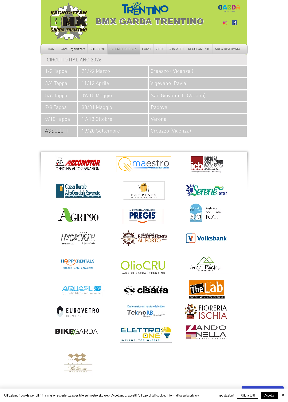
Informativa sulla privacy (183, 395)
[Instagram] (225, 23)
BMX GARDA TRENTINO (149, 21)
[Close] (282, 395)
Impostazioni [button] (225, 395)
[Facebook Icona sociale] (234, 22)
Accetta (269, 395)
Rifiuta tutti (248, 395)
